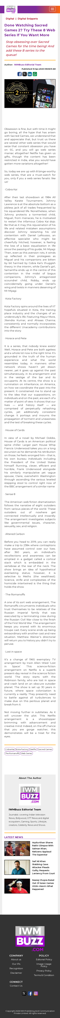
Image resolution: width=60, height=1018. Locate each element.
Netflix (33, 749)
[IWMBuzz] (10, 9)
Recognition (16, 968)
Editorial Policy (44, 959)
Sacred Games (45, 749)
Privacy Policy (43, 970)
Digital (10, 18)
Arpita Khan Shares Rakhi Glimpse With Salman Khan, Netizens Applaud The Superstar (42, 848)
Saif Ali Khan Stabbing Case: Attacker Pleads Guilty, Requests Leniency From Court (43, 867)
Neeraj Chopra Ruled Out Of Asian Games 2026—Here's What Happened (43, 884)
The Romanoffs (12, 753)
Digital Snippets (28, 18)
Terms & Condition (44, 975)
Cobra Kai (9, 749)
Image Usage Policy (43, 965)
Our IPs (16, 964)
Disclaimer (16, 973)
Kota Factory (22, 749)
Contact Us (16, 985)
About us (16, 959)
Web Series (26, 753)
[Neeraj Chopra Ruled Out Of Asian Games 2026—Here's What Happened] (17, 886)
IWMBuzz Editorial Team (27, 64)
